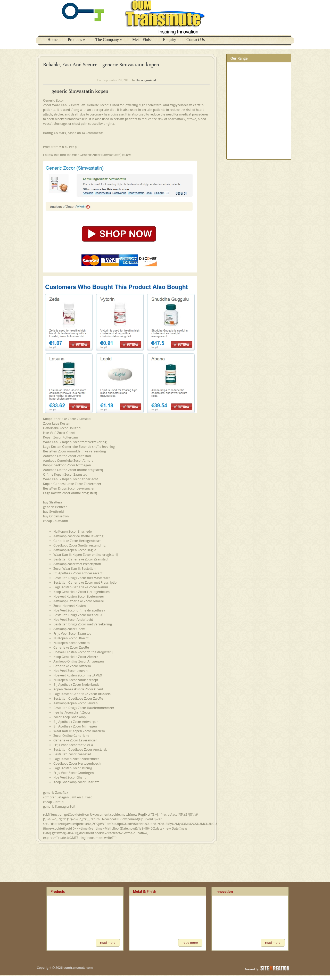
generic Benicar (55, 507)
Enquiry (169, 39)
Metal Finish (142, 39)
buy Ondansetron (56, 516)
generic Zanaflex (55, 792)
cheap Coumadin (55, 521)
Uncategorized (146, 80)
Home (52, 39)
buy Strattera (52, 502)
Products (76, 39)
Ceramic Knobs (241, 115)
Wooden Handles (242, 142)
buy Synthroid (53, 511)
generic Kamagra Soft (59, 806)
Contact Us (195, 39)
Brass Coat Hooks (243, 70)
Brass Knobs (239, 79)
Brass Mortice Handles (246, 97)
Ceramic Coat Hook (244, 106)
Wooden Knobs (241, 151)
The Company (108, 39)
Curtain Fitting (240, 124)
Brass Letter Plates (243, 88)
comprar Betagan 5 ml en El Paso (67, 797)
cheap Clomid (53, 802)
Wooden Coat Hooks (245, 133)
